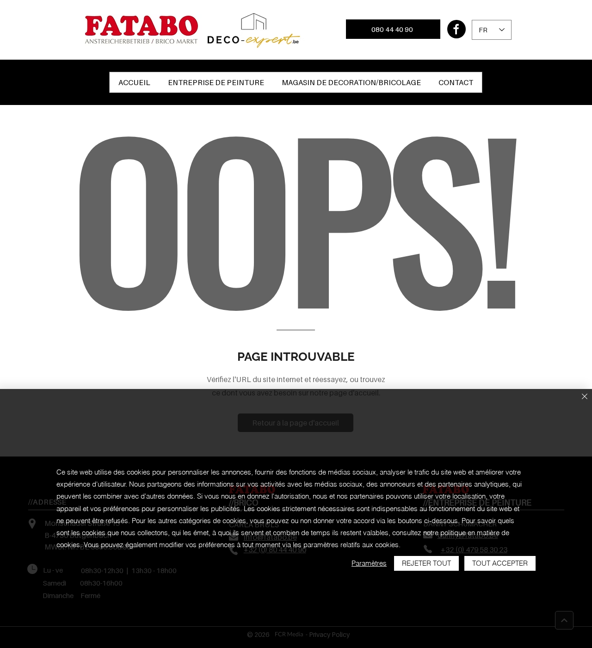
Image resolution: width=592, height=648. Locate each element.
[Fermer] (584, 397)
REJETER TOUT (426, 563)
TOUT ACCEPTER (500, 563)
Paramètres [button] (369, 563)
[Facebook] (456, 29)
